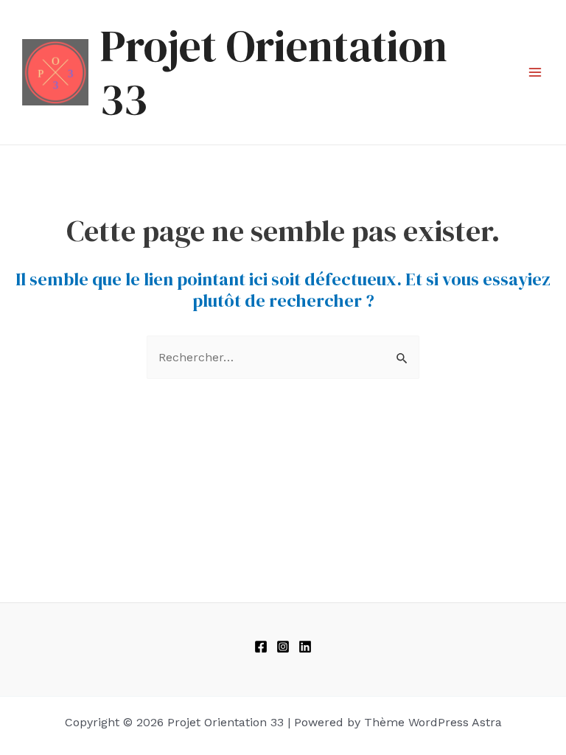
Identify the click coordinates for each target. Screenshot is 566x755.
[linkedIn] (305, 646)
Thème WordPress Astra (433, 722)
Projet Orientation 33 (273, 72)
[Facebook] (261, 646)
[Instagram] (283, 646)
